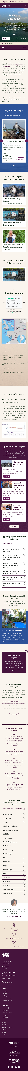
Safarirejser (5, 1015)
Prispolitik (4, 1030)
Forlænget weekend (7, 1013)
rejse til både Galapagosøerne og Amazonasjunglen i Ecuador (13, 703)
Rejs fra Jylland (5, 996)
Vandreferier (5, 1017)
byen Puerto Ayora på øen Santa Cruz (13, 641)
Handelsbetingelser (7, 1027)
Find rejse (4, 991)
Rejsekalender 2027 (7, 1000)
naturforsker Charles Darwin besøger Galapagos (14, 786)
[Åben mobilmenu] (25, 5)
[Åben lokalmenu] (3, 47)
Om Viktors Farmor (7, 1025)
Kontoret (4, 1034)
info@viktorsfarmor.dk (10, 975)
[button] (13, 165)
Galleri (5, 38)
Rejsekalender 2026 (7, 998)
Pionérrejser (5, 1010)
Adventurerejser (6, 1008)
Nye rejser (4, 993)
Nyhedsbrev (20, 1)
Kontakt (4, 1032)
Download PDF (18, 809)
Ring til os (10, 1)
